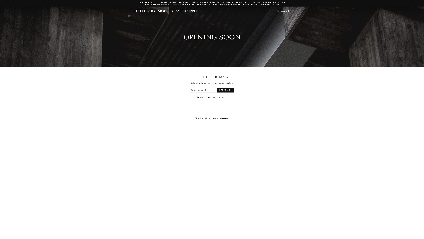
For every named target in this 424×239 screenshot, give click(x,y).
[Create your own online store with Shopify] (225, 118)
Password (284, 11)
